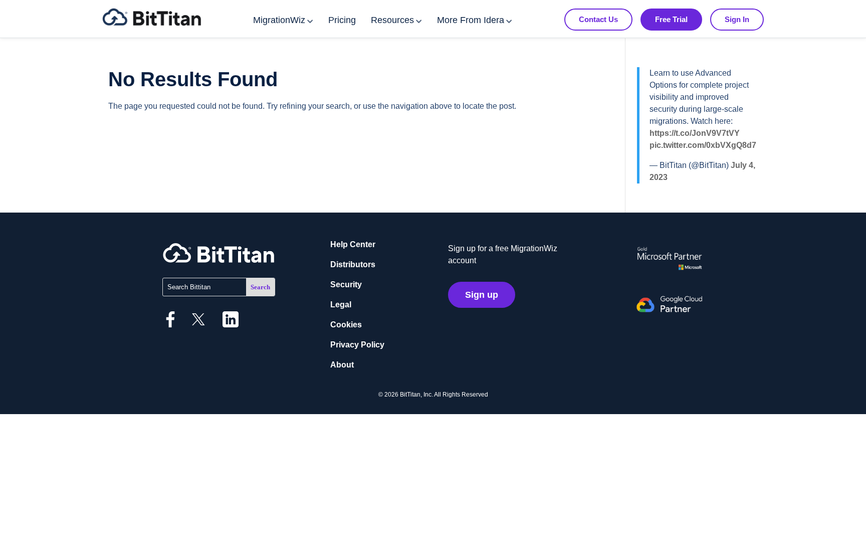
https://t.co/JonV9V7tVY (695, 133)
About (342, 364)
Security (346, 284)
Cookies (346, 324)
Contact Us (598, 19)
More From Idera (470, 20)
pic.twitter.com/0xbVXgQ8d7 (703, 145)
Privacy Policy (357, 344)
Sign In (737, 19)
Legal (340, 304)
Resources (392, 20)
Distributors (352, 264)
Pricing (342, 20)
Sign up (481, 295)
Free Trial (671, 19)
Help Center (352, 244)
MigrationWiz (279, 20)
